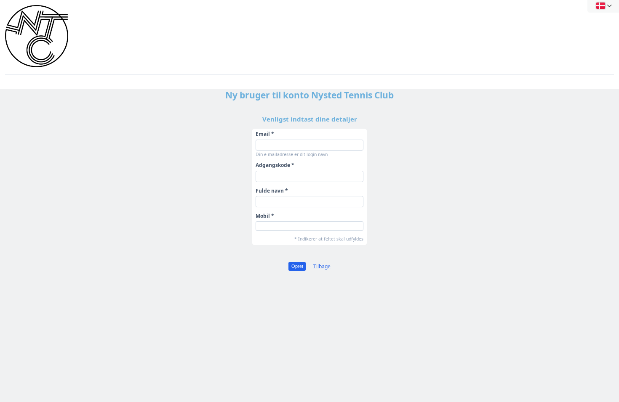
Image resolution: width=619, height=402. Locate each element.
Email (263, 134)
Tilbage (322, 266)
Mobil (263, 216)
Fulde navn (270, 190)
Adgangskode (273, 165)
